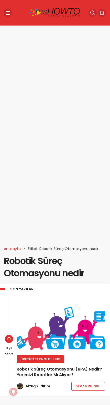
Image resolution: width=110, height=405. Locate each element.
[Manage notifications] (13, 392)
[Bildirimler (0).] (102, 13)
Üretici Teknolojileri (40, 359)
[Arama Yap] (93, 13)
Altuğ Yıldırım (38, 386)
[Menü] (8, 13)
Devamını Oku (88, 386)
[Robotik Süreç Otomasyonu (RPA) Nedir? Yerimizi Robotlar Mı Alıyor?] (61, 325)
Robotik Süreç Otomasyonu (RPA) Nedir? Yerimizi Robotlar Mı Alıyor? (59, 372)
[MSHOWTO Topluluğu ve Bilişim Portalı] (55, 12)
